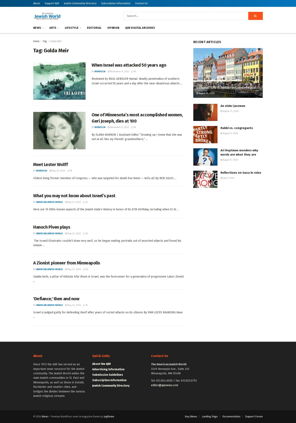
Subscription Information (115, 3)
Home (36, 41)
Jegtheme (109, 416)
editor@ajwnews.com (164, 385)
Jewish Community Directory (80, 3)
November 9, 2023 (119, 71)
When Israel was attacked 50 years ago (129, 65)
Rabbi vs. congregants (236, 128)
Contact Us (141, 3)
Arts (52, 28)
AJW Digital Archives (140, 28)
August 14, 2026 (206, 93)
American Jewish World (49, 202)
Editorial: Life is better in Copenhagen (226, 88)
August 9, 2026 (230, 133)
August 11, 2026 (230, 111)
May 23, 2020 (58, 170)
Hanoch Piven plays (51, 227)
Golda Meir (56, 41)
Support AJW (52, 3)
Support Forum (254, 416)
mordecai (100, 71)
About (36, 3)
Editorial (94, 28)
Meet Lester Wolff (50, 164)
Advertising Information (108, 369)
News (37, 28)
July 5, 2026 (228, 178)
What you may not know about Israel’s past (74, 195)
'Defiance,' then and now (56, 298)
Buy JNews (191, 416)
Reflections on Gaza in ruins (240, 172)
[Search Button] (255, 16)
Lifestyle (72, 28)
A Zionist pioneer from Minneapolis (66, 263)
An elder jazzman (232, 106)
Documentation (231, 416)
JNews (45, 416)
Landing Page (210, 416)
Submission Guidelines (107, 375)
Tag (45, 41)
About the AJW (101, 364)
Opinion (113, 28)
